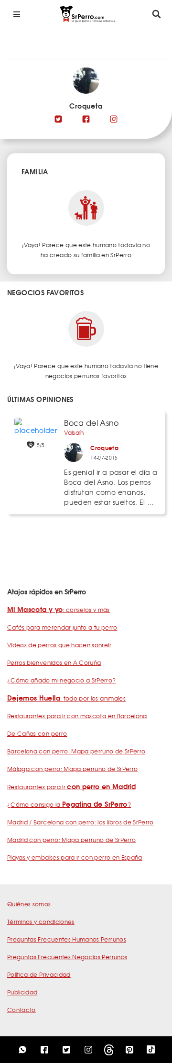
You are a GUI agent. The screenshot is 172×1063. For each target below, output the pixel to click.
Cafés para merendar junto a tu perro (62, 627)
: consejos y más (58, 609)
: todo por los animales (66, 698)
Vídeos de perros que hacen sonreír (59, 645)
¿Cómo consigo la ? (69, 804)
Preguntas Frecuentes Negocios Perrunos (67, 957)
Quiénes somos (29, 904)
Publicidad (22, 992)
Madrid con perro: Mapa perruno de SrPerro (71, 839)
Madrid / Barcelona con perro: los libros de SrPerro (80, 822)
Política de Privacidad (39, 974)
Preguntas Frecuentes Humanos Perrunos (66, 939)
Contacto (21, 1009)
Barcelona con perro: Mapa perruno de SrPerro (76, 751)
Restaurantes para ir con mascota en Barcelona (77, 716)
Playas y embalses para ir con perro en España (74, 857)
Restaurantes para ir (71, 786)
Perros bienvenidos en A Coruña (54, 662)
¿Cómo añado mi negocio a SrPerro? (61, 680)
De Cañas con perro (37, 733)
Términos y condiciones (41, 921)
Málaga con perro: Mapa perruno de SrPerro (72, 768)
